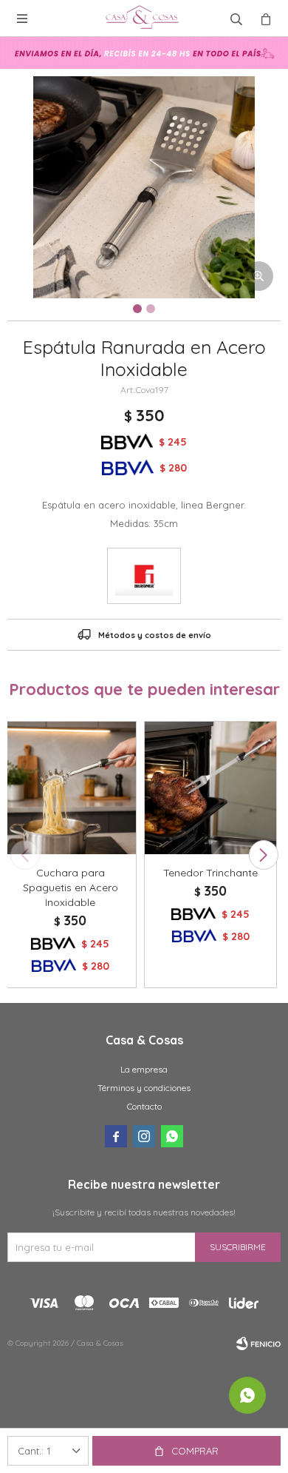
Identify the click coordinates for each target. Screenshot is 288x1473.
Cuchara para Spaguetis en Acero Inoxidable (70, 887)
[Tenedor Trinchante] (210, 787)
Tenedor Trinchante (210, 872)
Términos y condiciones (144, 1087)
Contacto (144, 1106)
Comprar (195, 1451)
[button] (263, 855)
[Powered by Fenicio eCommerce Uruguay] (258, 1343)
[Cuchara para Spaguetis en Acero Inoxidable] (70, 787)
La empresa (144, 1069)
